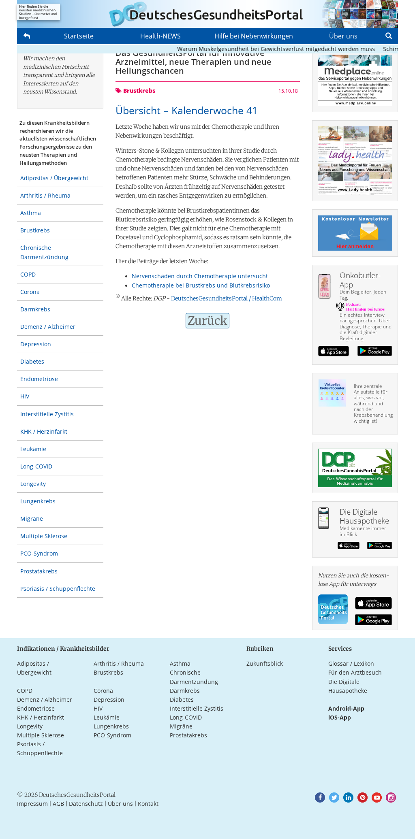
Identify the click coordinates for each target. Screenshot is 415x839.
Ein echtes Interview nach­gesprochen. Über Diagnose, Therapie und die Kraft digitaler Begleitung (365, 326)
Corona (30, 292)
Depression (35, 344)
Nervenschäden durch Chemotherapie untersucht (200, 276)
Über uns (343, 36)
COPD (28, 274)
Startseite (79, 36)
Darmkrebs (35, 309)
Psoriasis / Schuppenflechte (57, 588)
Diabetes (32, 361)
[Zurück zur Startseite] (207, 14)
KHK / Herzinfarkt (43, 431)
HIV (24, 396)
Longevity (33, 484)
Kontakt (148, 803)
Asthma (30, 213)
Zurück (207, 320)
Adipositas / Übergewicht (54, 178)
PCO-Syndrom (39, 553)
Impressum (32, 803)
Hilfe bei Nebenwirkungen (253, 36)
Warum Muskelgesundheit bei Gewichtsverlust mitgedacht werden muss (267, 49)
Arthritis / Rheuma (45, 195)
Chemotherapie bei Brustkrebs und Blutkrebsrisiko (201, 285)
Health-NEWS (160, 36)
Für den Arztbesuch (355, 672)
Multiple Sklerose (43, 536)
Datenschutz (86, 803)
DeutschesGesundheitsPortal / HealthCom (226, 298)
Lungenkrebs (38, 501)
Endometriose (39, 379)
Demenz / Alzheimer (47, 326)
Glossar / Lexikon (351, 663)
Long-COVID (36, 466)
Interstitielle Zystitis (47, 414)
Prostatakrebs (39, 571)
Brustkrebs (35, 230)
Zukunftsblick (264, 663)
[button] (320, 797)
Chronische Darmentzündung (44, 252)
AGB (58, 803)
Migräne (31, 518)
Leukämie (33, 449)
